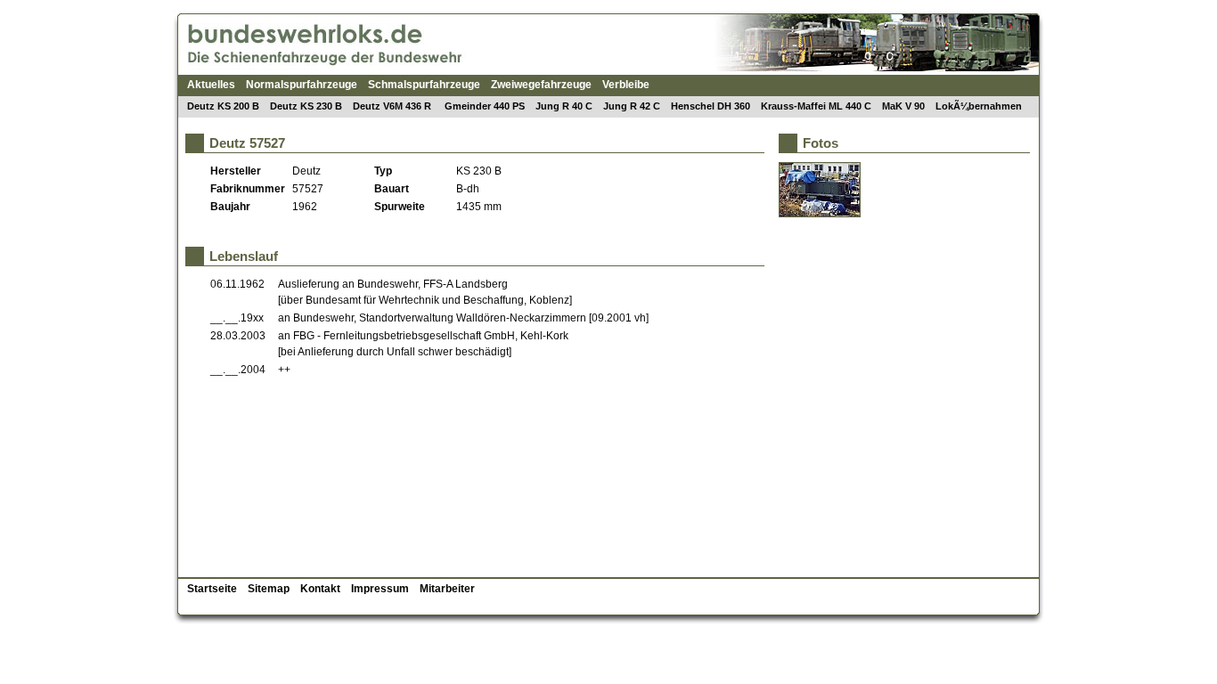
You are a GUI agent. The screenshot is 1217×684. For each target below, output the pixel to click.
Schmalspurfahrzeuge (424, 84)
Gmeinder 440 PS (485, 106)
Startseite (212, 588)
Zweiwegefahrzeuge (541, 84)
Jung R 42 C (631, 106)
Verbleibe (625, 84)
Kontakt (320, 588)
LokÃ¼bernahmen (978, 106)
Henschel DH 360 (710, 106)
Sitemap (269, 588)
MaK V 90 (903, 106)
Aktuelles (211, 84)
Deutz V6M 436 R (393, 106)
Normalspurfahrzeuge (301, 84)
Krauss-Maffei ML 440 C (816, 106)
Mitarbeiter (447, 588)
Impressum (380, 588)
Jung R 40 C (563, 106)
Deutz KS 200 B (223, 106)
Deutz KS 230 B (306, 106)
